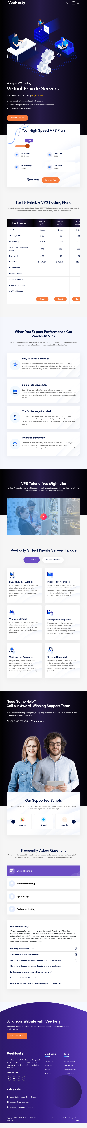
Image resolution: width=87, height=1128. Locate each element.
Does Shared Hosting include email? (24, 954)
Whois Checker (69, 1062)
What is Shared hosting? (19, 927)
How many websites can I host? (22, 949)
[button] (13, 822)
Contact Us (49, 1062)
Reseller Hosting (70, 1069)
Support (48, 1069)
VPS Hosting (68, 1066)
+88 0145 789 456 (19, 721)
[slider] (27, 146)
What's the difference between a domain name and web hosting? (36, 960)
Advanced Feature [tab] (53, 560)
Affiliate (48, 1073)
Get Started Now (17, 1036)
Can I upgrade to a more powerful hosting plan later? (31, 972)
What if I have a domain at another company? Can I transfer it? (35, 984)
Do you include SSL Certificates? (23, 978)
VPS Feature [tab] (31, 560)
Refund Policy (68, 1118)
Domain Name (69, 1073)
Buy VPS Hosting (17, 118)
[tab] (43, 870)
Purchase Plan (50, 180)
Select (42, 299)
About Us (48, 1066)
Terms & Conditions (54, 1118)
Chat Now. (39, 721)
